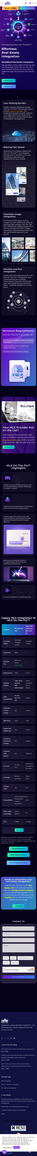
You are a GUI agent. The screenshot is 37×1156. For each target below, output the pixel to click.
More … (3, 1114)
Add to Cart (19, 830)
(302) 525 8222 (8, 1030)
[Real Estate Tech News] (14, 1038)
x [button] (21, 1147)
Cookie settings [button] (7, 1147)
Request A (10, 8)
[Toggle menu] (35, 3)
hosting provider (16, 111)
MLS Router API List (11, 440)
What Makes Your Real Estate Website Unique (15, 1106)
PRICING (14, 963)
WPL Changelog (6, 1081)
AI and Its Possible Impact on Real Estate (13, 1110)
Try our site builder (27, 8)
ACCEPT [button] (16, 1147)
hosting (8, 897)
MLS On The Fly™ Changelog (9, 1084)
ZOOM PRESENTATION (25, 958)
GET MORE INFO (18, 977)
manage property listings (22, 890)
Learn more (18, 665)
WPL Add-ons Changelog (8, 1088)
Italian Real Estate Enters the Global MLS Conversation (17, 1049)
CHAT (13, 958)
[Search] (32, 3)
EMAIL (6, 963)
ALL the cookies (23, 1142)
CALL (6, 958)
